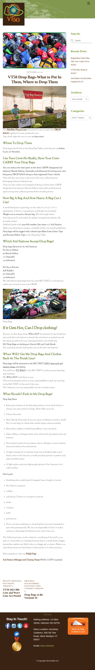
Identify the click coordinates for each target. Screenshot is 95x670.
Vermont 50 (8, 586)
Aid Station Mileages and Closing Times (21, 559)
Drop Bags (16, 581)
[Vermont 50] (13, 25)
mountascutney (32, 586)
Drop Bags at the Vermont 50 (33, 596)
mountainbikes (31, 584)
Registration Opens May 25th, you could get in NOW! (80, 61)
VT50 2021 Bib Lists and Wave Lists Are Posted (12, 592)
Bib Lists (7, 581)
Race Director (47, 646)
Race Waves (8, 584)
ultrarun (29, 589)
